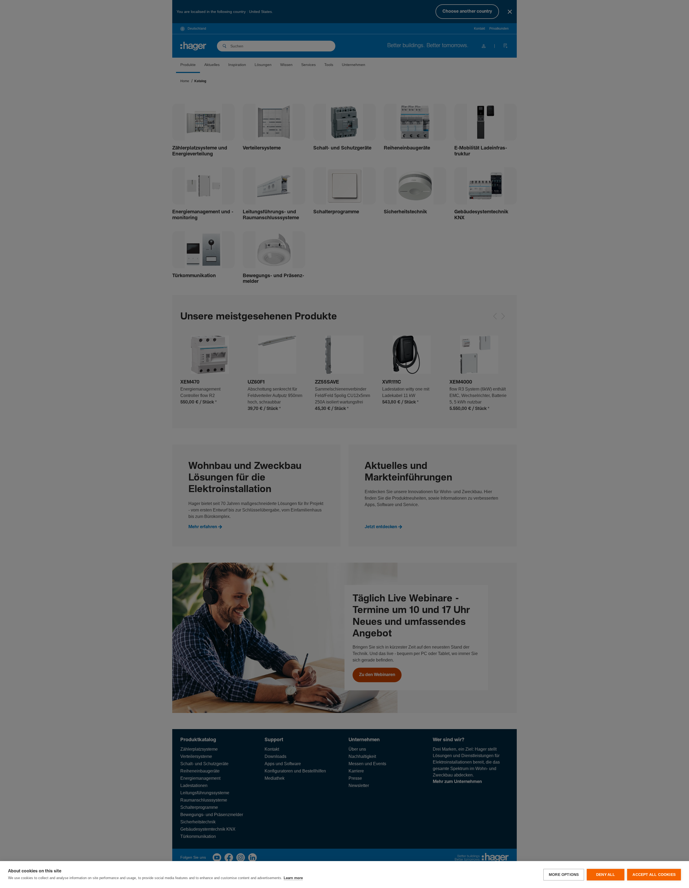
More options (564, 875)
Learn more (293, 878)
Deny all (605, 875)
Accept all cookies (654, 875)
